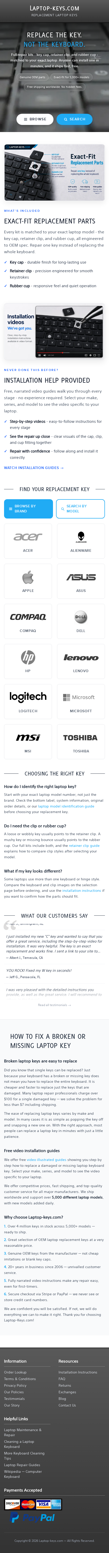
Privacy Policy (15, 1385)
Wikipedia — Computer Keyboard (23, 1474)
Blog (62, 1398)
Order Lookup (15, 1372)
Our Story (12, 1405)
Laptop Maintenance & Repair (23, 1432)
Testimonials (14, 1398)
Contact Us (67, 1405)
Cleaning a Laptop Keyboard (19, 1444)
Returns (65, 1385)
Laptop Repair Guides (22, 1465)
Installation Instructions (78, 1372)
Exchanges (67, 1392)
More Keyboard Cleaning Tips (24, 1456)
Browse (38, 119)
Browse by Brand (25, 508)
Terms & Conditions (20, 1379)
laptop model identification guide (66, 806)
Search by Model (77, 508)
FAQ (62, 1379)
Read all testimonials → (54, 1005)
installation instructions (82, 890)
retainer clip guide (84, 845)
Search (77, 119)
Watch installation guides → (34, 468)
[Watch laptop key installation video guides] (54, 331)
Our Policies (14, 1392)
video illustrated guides (47, 1159)
